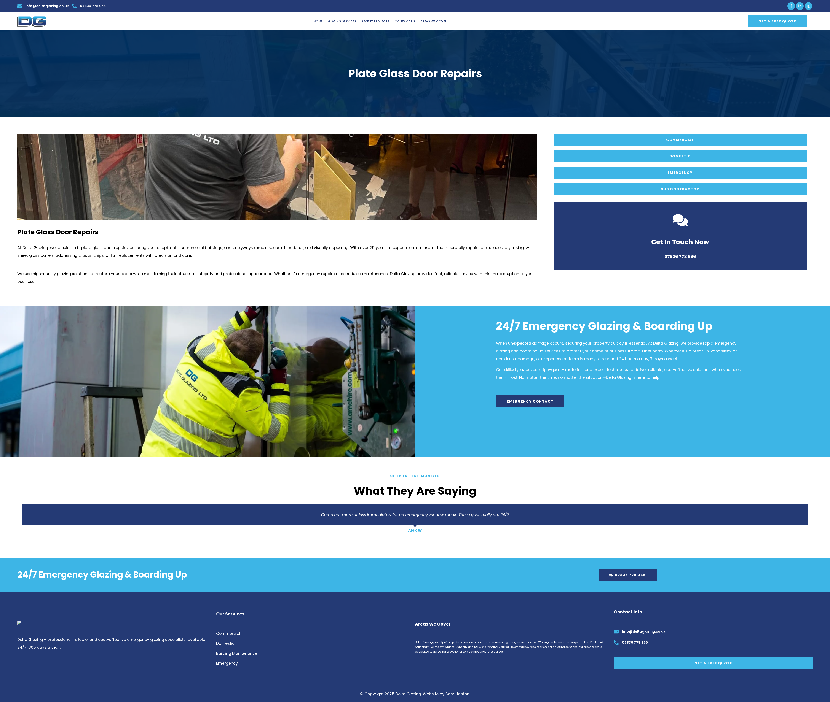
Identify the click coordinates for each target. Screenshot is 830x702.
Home (318, 21)
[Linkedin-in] (800, 6)
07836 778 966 (680, 257)
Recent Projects (375, 21)
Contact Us (405, 21)
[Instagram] (808, 6)
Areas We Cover (433, 21)
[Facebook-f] (791, 6)
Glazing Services (342, 21)
